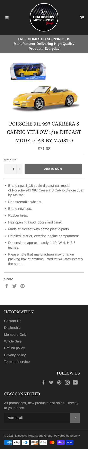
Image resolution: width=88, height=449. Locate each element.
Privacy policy (15, 355)
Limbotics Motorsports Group (33, 435)
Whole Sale (12, 341)
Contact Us (12, 321)
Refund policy (14, 348)
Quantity (10, 159)
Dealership (12, 328)
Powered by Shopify (67, 435)
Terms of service (17, 362)
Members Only (15, 335)
